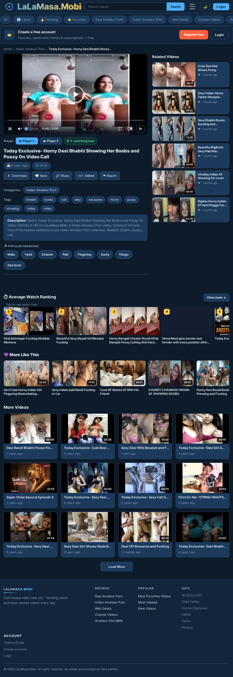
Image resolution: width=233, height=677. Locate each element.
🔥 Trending (49, 19)
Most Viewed (147, 602)
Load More (116, 566)
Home (8, 49)
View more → (216, 297)
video (48, 208)
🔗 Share (62, 175)
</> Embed (86, 175)
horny (115, 199)
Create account (15, 649)
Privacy (187, 627)
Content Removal (194, 608)
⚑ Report (109, 175)
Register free (194, 34)
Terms (186, 621)
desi (78, 199)
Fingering (84, 254)
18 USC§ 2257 (192, 595)
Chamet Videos (209, 19)
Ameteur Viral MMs (109, 621)
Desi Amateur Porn (109, 19)
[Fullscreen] (120, 129)
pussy (131, 199)
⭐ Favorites (77, 19)
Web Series (180, 19)
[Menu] (192, 6)
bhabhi (31, 199)
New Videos (147, 608)
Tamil (28, 254)
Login (221, 6)
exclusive (95, 199)
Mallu (11, 254)
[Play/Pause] (10, 129)
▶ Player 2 (51, 141)
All (5, 19)
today (31, 208)
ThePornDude (14, 642)
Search (175, 6)
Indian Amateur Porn (148, 19)
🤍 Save (41, 175)
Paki (65, 254)
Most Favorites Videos (154, 596)
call (63, 199)
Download (19, 175)
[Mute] (20, 129)
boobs (48, 199)
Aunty (105, 254)
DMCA (186, 614)
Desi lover (14, 265)
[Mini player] (130, 129)
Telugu (124, 254)
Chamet (47, 254)
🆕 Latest (24, 19)
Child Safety (191, 601)
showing (13, 208)
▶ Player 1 (27, 141)
